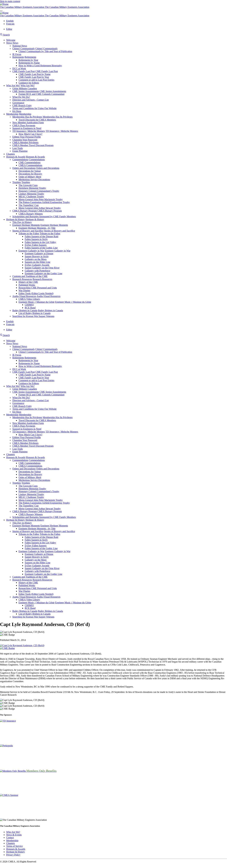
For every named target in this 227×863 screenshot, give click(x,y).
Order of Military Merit (30, 176)
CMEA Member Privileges (25, 142)
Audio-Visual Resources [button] (48, 296)
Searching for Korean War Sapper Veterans (33, 316)
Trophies (16, 182)
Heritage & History (15, 219)
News (9, 42)
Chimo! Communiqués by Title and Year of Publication (45, 51)
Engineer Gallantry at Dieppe (39, 253)
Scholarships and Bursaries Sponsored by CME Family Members (44, 216)
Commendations (20, 159)
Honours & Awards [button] (35, 156)
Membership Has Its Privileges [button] (58, 116)
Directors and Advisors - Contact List (30, 99)
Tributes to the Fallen (29, 233)
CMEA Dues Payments (23, 125)
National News (19, 45)
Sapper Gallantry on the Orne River (42, 267)
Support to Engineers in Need (26, 128)
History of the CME (28, 282)
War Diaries (24, 290)
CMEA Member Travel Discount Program (32, 145)
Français (10, 23)
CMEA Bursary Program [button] (49, 210)
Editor (9, 29)
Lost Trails (17, 148)
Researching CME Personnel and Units (38, 287)
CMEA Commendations (30, 165)
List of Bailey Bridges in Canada (34, 313)
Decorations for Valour (30, 171)
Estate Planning (19, 151)
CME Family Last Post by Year (34, 77)
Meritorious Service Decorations (34, 179)
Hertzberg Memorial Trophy (32, 188)
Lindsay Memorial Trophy (31, 193)
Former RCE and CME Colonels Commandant (41, 94)
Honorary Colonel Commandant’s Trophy (39, 191)
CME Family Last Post (23, 71)
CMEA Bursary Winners (31, 213)
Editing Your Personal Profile (26, 136)
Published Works (27, 285)
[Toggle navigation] (1, 10)
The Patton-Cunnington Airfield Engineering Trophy (44, 202)
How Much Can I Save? (30, 134)
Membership (12, 114)
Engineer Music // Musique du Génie (37, 302)
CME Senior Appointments (25, 91)
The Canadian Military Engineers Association (22, 7)
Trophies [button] (25, 182)
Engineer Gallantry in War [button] (57, 250)
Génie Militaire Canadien (24, 88)
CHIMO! (29, 304)
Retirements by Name (29, 62)
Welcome (10, 40)
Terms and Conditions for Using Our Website (34, 108)
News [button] (15, 42)
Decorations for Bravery (30, 173)
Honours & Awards (15, 156)
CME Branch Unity (22, 105)
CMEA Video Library (29, 299)
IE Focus (16, 54)
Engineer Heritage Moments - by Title (37, 228)
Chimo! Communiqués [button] (46, 48)
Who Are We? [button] (28, 85)
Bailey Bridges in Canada (24, 310)
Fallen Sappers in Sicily (36, 239)
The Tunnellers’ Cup (29, 205)
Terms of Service (14, 846)
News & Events (14, 834)
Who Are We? (13, 85)
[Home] (4, 4)
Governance (18, 102)
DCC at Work (19, 68)
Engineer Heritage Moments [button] (54, 225)
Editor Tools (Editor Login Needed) (36, 293)
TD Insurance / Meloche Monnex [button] (62, 131)
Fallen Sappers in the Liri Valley (40, 242)
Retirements (18, 57)
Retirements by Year (28, 60)
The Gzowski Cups (28, 185)
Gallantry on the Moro (35, 259)
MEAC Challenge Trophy (31, 196)
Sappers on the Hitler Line (37, 262)
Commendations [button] (37, 159)
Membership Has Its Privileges (27, 116)
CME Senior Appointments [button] (53, 91)
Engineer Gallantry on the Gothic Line (43, 273)
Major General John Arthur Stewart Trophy (40, 208)
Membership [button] (25, 114)
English (10, 21)
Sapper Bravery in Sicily (37, 256)
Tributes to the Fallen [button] (50, 233)
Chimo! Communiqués (23, 48)
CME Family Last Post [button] (46, 71)
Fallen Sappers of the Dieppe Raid (41, 236)
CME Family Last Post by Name (34, 74)
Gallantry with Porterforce (37, 270)
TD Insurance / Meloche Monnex (28, 131)
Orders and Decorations (24, 168)
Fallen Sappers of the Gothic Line (41, 247)
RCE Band (30, 307)
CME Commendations (29, 162)
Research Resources (22, 279)
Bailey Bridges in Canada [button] (50, 310)
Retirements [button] (30, 57)
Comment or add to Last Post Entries (36, 79)
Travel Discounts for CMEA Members (37, 119)
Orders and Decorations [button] (47, 168)
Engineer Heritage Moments (26, 225)
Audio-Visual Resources (24, 296)
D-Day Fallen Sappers (35, 245)
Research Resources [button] (42, 279)
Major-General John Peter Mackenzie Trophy (41, 199)
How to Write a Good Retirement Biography (40, 65)
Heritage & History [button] (34, 219)
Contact (10, 837)
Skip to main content (10, 1)
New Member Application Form (28, 122)
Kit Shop (16, 111)
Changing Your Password (24, 139)
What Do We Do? (21, 97)
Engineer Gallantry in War (31, 250)
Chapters (10, 154)
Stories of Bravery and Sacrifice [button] (59, 230)
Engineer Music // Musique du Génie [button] (73, 302)
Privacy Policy (13, 854)
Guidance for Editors (29, 82)
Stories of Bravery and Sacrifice (27, 230)
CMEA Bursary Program (24, 210)
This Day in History (22, 222)
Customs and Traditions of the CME (30, 276)
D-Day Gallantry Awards (37, 265)
